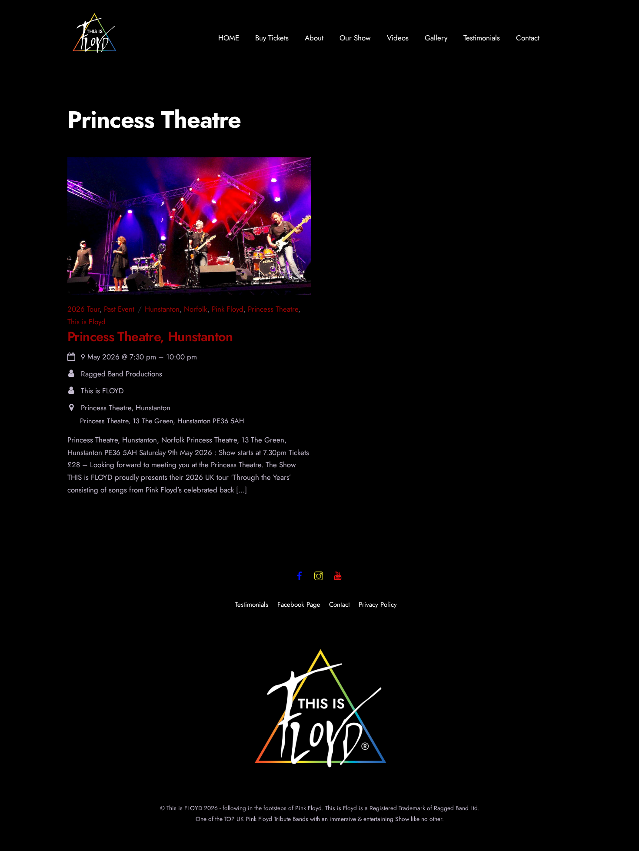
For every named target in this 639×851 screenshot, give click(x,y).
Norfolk (195, 309)
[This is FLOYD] (94, 53)
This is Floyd (86, 321)
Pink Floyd (227, 309)
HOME (228, 38)
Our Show (355, 38)
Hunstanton (162, 309)
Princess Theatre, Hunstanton (150, 336)
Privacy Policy (378, 604)
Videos (398, 38)
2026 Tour (83, 309)
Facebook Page (298, 604)
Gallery (436, 38)
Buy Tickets (272, 38)
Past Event (119, 309)
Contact (527, 38)
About (314, 38)
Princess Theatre (273, 309)
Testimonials (481, 38)
